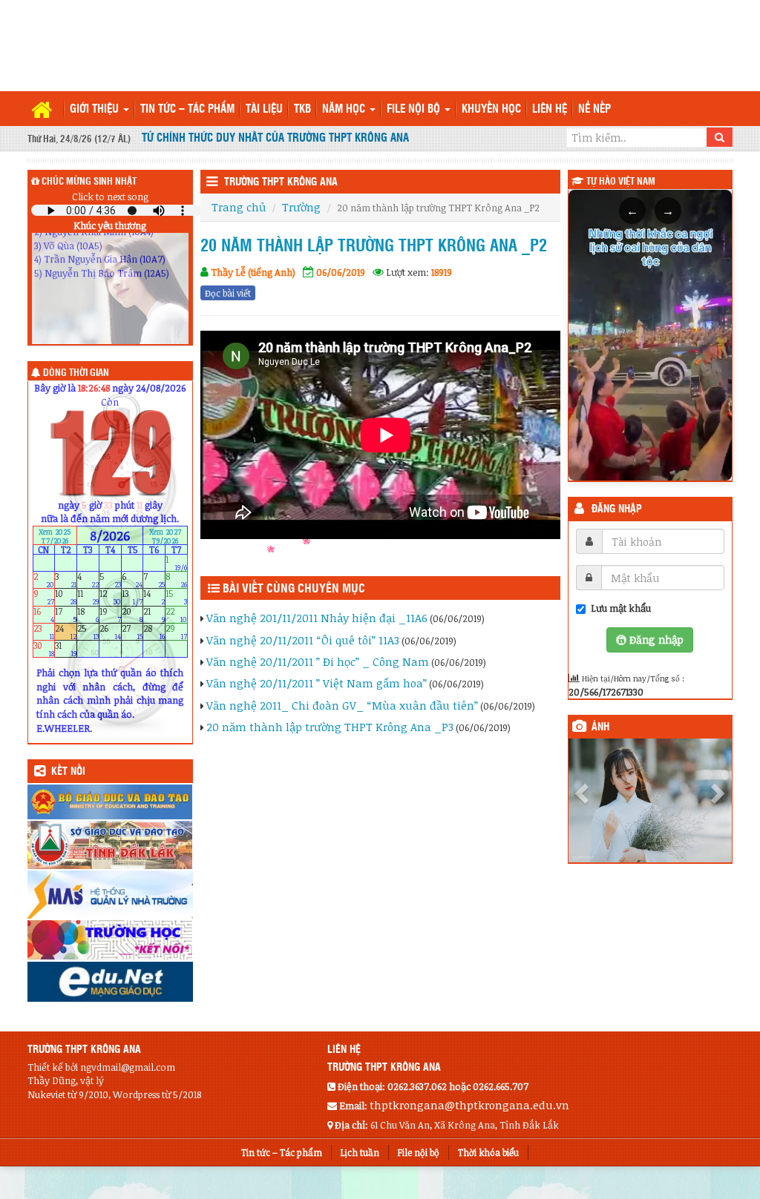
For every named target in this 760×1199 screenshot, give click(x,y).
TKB (302, 109)
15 (176, 597)
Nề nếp (594, 109)
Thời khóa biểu (488, 1152)
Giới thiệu (96, 109)
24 (65, 631)
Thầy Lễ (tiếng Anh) (253, 272)
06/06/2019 (340, 272)
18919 (441, 272)
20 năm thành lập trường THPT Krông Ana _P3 (329, 726)
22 (176, 614)
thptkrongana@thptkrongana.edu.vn (469, 1104)
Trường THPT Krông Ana (281, 182)
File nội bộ (415, 109)
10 (65, 597)
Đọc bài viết (228, 293)
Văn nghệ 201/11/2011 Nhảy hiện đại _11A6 (317, 617)
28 (154, 631)
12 (110, 597)
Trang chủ (239, 206)
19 (110, 614)
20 (132, 614)
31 (65, 649)
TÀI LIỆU (264, 109)
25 (88, 631)
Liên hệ (549, 109)
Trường (301, 206)
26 (110, 631)
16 (44, 614)
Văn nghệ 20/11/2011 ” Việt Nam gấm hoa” (316, 683)
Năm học (345, 109)
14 (154, 597)
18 (88, 614)
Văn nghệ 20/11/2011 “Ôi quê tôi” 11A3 (302, 639)
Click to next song (110, 196)
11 (88, 597)
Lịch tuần (360, 1152)
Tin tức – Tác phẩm (187, 109)
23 (44, 631)
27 (132, 631)
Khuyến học (491, 109)
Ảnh (600, 727)
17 (65, 614)
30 (44, 649)
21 (154, 614)
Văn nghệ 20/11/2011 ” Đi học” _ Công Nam (317, 661)
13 (132, 597)
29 (176, 631)
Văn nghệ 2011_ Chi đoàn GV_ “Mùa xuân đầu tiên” (342, 705)
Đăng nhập (617, 509)
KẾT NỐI (68, 772)
